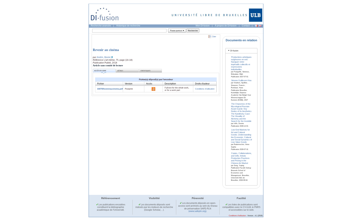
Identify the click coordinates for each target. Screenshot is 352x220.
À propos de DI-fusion (225, 25)
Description (170, 83)
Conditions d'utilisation (204, 89)
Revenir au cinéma (106, 49)
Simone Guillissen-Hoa (241, 80)
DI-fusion (234, 51)
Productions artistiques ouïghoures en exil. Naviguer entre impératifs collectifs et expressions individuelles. (241, 63)
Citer (214, 36)
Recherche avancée (101, 25)
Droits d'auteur (202, 83)
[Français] (256, 25)
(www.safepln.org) (197, 211)
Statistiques (145, 71)
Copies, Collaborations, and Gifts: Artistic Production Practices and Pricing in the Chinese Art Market (241, 158)
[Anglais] (260, 25)
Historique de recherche (128, 25)
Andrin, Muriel (104, 57)
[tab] (241, 50)
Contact (246, 25)
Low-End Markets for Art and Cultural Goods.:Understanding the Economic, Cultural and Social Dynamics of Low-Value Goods (241, 136)
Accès (149, 83)
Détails (120, 71)
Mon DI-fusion (203, 25)
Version (128, 83)
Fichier (100, 83)
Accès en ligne (100, 71)
